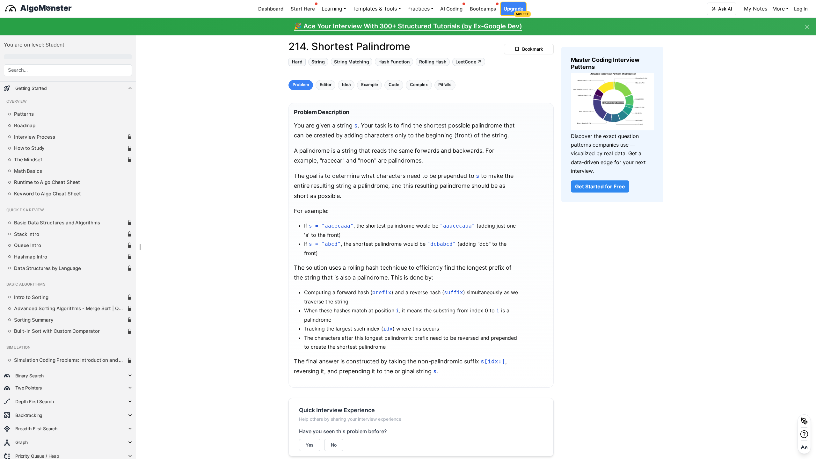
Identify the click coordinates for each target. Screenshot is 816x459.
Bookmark (532, 49)
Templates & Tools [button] (375, 8)
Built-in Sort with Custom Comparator (57, 331)
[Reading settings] (804, 447)
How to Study (29, 148)
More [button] (778, 8)
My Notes (755, 8)
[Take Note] (804, 421)
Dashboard (270, 9)
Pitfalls (444, 85)
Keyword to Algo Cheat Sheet (47, 194)
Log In (801, 9)
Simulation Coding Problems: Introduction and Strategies (70, 360)
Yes (310, 445)
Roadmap (24, 125)
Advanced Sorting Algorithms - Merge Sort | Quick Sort (70, 308)
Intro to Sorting (31, 297)
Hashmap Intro (30, 257)
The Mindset (28, 160)
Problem (301, 85)
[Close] (807, 27)
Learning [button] (332, 8)
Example (369, 85)
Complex (419, 85)
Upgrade (515, 11)
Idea (346, 85)
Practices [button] (418, 8)
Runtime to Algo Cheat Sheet (47, 182)
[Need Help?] (804, 434)
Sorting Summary (34, 320)
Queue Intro (27, 245)
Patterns (24, 114)
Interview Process (34, 137)
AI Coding (451, 9)
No (334, 445)
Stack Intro (26, 234)
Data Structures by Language (47, 268)
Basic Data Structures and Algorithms (57, 223)
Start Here (303, 9)
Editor (326, 85)
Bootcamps (483, 9)
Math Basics (28, 171)
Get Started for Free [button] (600, 186)
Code (394, 85)
